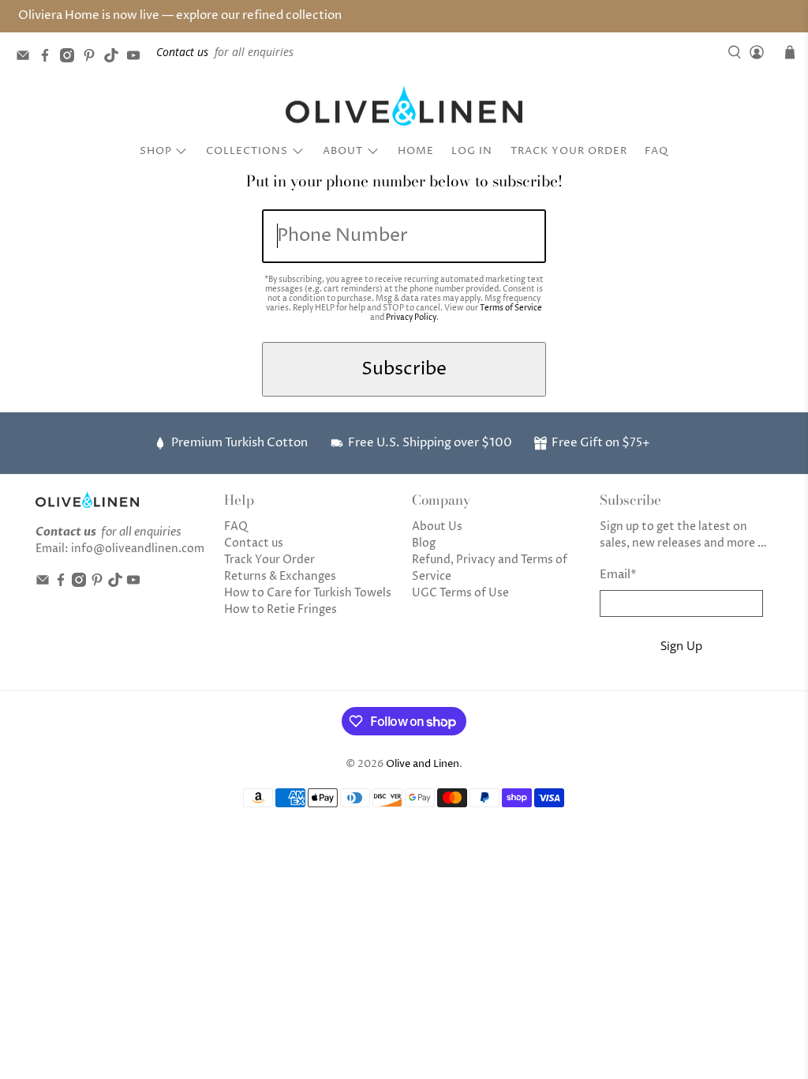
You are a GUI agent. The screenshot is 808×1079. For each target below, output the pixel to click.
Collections (247, 151)
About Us (437, 526)
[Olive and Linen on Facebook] (49, 58)
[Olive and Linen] (404, 105)
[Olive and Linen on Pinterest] (93, 58)
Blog (424, 543)
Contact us (253, 543)
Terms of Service (511, 308)
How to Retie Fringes (280, 609)
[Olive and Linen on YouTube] (137, 58)
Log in (471, 151)
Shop (156, 151)
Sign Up (681, 645)
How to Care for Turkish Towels (307, 592)
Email (618, 574)
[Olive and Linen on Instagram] (71, 58)
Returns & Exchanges (280, 576)
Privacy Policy (411, 317)
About (343, 151)
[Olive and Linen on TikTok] (115, 58)
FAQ (656, 151)
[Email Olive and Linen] (27, 58)
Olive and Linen (422, 764)
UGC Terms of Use (460, 592)
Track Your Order (569, 151)
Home (416, 151)
